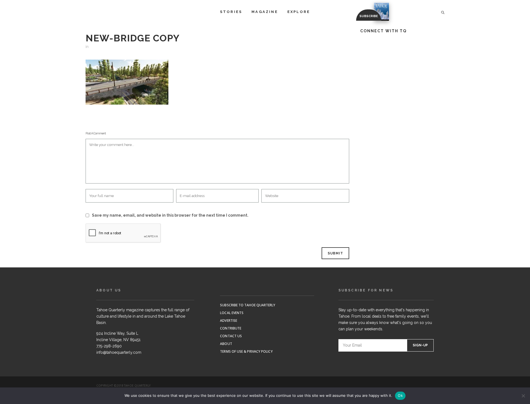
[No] (523, 395)
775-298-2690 (109, 346)
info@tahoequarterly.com (118, 352)
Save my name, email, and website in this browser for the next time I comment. (170, 215)
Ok (400, 395)
